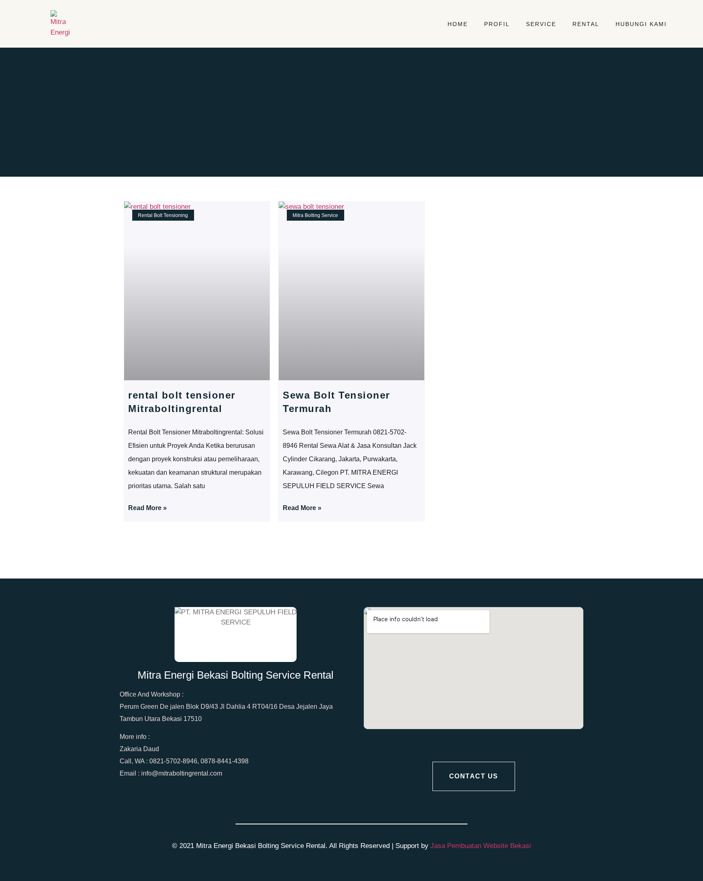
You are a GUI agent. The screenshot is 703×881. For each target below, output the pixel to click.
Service (541, 24)
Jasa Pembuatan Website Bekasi (480, 846)
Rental (585, 24)
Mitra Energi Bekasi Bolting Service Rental (236, 675)
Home (458, 24)
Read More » (147, 507)
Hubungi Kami (641, 24)
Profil (497, 24)
